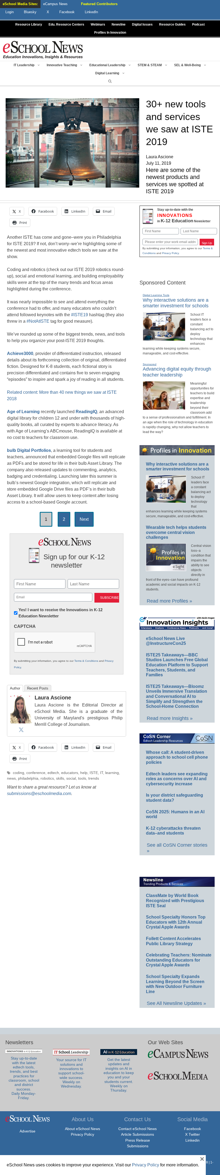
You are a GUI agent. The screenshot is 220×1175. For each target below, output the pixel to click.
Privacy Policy (170, 253)
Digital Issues (142, 24)
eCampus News (55, 4)
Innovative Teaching (62, 65)
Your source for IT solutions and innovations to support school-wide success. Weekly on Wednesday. (71, 1073)
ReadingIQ (86, 411)
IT (101, 773)
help (83, 773)
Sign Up (207, 243)
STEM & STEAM (150, 65)
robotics (47, 778)
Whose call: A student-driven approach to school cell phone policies (177, 757)
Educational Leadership (107, 65)
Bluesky (30, 12)
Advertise (27, 1131)
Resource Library (28, 24)
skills (60, 778)
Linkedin (192, 1140)
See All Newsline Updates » (176, 1003)
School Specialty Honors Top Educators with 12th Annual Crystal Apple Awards (176, 922)
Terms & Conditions (86, 660)
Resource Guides (172, 24)
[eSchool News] (43, 49)
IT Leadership (24, 65)
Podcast (198, 24)
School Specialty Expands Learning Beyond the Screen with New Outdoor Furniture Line (175, 984)
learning (112, 773)
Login (9, 12)
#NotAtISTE (38, 321)
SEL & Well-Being (187, 65)
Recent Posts (37, 688)
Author (15, 688)
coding (18, 773)
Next (84, 519)
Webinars (98, 24)
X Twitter (192, 1134)
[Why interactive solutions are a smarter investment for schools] (164, 338)
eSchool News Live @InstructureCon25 (166, 641)
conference (35, 773)
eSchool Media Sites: (20, 4)
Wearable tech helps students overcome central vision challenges (176, 532)
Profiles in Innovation (110, 32)
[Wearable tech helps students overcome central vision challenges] (166, 569)
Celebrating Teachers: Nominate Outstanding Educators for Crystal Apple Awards (178, 960)
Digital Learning (107, 73)
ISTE (94, 773)
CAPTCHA (25, 626)
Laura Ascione (53, 698)
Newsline (119, 24)
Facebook (192, 1129)
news (11, 778)
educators (69, 773)
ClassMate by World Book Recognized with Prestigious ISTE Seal (175, 900)
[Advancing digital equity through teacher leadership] (164, 407)
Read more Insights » (170, 718)
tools (82, 778)
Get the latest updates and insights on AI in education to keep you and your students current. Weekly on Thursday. (119, 1075)
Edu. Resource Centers (66, 24)
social (71, 778)
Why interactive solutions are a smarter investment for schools (175, 303)
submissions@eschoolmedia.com (39, 793)
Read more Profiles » (169, 601)
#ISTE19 (79, 314)
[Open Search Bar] (110, 81)
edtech (53, 773)
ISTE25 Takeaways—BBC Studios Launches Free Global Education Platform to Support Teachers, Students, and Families (177, 665)
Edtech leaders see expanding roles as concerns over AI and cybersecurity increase (177, 779)
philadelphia (28, 778)
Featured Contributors (99, 4)
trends (93, 778)
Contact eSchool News (137, 1129)
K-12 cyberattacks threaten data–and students (173, 831)
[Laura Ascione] (21, 722)
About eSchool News (82, 1129)
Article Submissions (137, 1134)
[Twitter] (21, 729)
